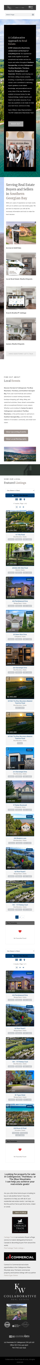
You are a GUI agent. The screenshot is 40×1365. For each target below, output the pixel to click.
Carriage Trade (9, 1237)
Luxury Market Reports (15, 344)
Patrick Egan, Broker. (11, 1275)
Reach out (15, 124)
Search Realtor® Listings (16, 313)
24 (20, 507)
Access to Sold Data (13, 248)
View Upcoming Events (16, 432)
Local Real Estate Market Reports (19, 279)
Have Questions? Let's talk (21, 354)
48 (23, 507)
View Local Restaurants (16, 439)
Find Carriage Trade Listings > (14, 1248)
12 (16, 507)
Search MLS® (19, 1212)
